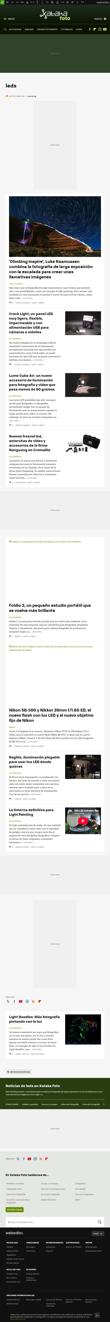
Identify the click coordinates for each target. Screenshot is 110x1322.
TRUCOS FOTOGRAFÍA (47, 29)
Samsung (32, 96)
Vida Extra (30, 1250)
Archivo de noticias (20, 1072)
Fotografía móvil (14, 1188)
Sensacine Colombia (50, 1304)
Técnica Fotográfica (84, 1194)
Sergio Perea (22, 847)
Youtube (105, 29)
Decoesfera (11, 1277)
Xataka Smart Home (15, 1258)
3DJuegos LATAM (33, 1299)
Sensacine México (54, 1299)
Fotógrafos (15, 1028)
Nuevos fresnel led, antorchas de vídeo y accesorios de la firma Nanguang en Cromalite (29, 442)
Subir (96, 1233)
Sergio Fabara (22, 425)
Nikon (12, 727)
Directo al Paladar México (74, 1300)
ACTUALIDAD (15, 29)
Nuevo (98, 18)
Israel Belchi (22, 1054)
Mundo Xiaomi (12, 1262)
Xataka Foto (55, 14)
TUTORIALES (67, 29)
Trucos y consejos (50, 1104)
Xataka (9, 1246)
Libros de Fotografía (70, 1104)
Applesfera (11, 1254)
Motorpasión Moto (94, 1250)
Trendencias (11, 1273)
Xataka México (13, 1299)
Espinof (49, 1250)
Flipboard (95, 29)
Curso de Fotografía (91, 1104)
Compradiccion (13, 1281)
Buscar (99, 1222)
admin (18, 636)
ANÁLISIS (29, 29)
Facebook (90, 29)
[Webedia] (14, 1233)
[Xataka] (2, 2)
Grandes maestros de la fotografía (17, 1201)
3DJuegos (30, 1246)
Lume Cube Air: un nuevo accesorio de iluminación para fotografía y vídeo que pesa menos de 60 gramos (32, 382)
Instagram (100, 29)
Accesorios (15, 339)
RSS (33, 1001)
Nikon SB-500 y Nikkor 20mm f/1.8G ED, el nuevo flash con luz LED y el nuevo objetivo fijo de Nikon (51, 715)
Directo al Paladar (74, 1246)
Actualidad (15, 396)
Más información (17, 1319)
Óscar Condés (22, 302)
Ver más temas (14, 1209)
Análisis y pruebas (30, 1104)
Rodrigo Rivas (22, 746)
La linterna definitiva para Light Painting (31, 812)
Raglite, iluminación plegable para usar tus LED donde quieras (34, 761)
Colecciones (15, 284)
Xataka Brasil (12, 1303)
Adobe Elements (48, 1199)
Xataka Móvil (12, 1250)
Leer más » (27, 298)
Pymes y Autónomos (31, 1278)
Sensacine (50, 1246)
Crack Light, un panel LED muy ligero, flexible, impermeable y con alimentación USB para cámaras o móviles (31, 322)
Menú (11, 18)
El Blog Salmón (32, 1273)
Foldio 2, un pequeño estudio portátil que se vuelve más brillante (50, 607)
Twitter (8, 1001)
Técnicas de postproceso (53, 1188)
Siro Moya (20, 482)
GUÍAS (79, 29)
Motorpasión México (91, 1300)
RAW (77, 1199)
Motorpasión (91, 1246)
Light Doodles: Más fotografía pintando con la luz (34, 1019)
